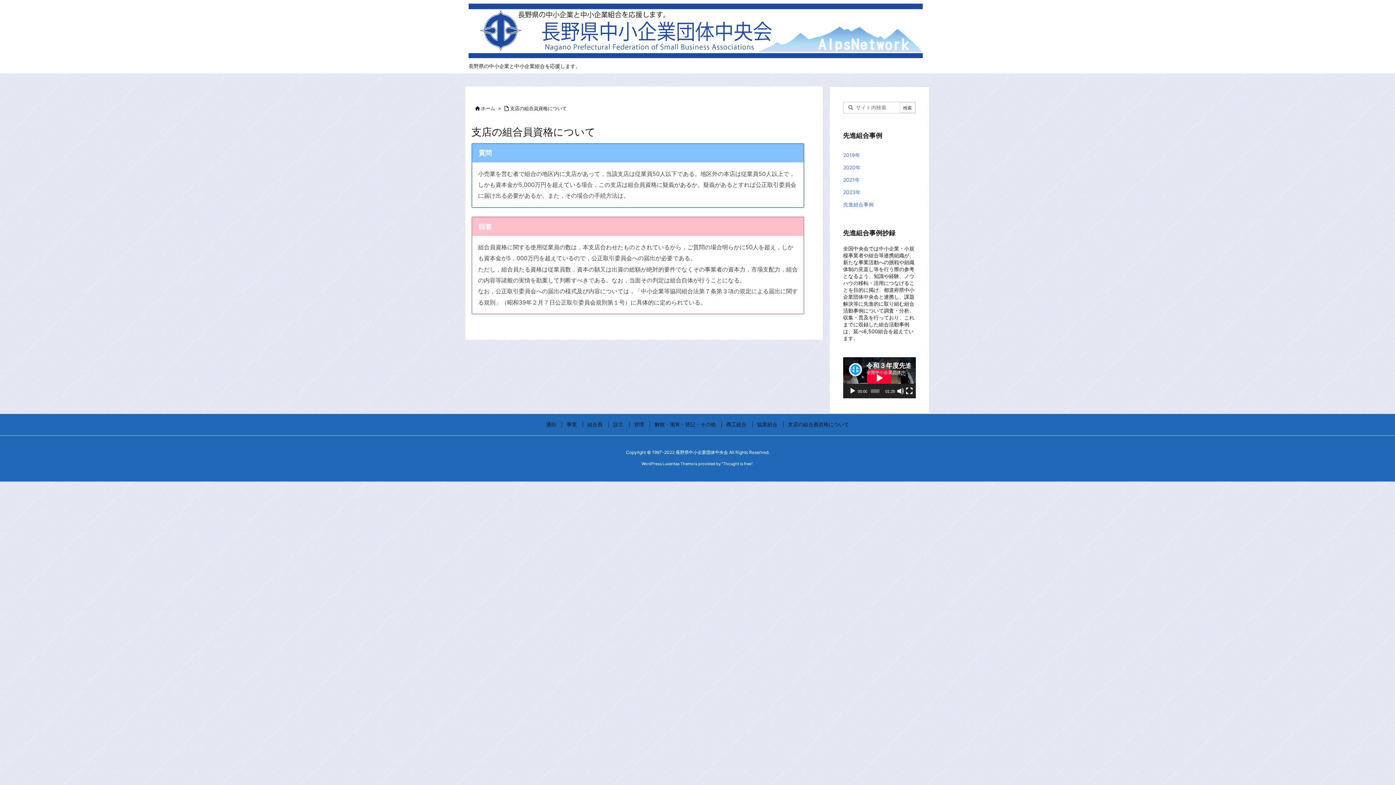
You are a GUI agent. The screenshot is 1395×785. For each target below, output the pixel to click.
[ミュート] (900, 391)
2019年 (851, 155)
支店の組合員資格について (538, 108)
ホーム (488, 108)
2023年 (852, 192)
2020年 (852, 167)
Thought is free (737, 463)
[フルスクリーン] (909, 391)
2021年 (851, 180)
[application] (879, 377)
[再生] (852, 391)
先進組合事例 (858, 204)
